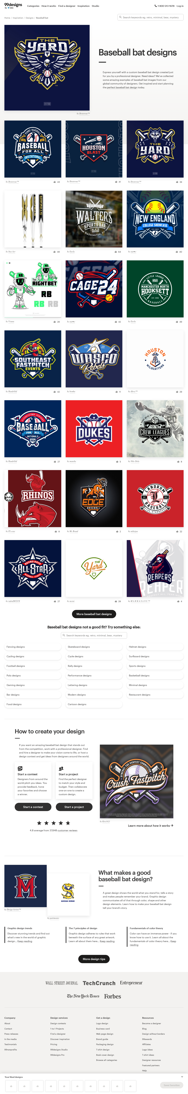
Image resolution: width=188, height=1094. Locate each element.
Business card (103, 1028)
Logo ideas (147, 1049)
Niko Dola (135, 461)
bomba (72, 391)
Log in (180, 5)
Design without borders (153, 1034)
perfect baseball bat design (122, 87)
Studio (95, 5)
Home (7, 18)
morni (72, 601)
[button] (182, 1077)
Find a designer (66, 5)
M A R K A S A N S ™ (140, 601)
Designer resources (151, 1060)
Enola (72, 251)
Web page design (104, 1034)
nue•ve (133, 251)
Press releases (11, 1034)
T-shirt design (102, 1049)
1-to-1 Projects (57, 1028)
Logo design (102, 1023)
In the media (10, 1039)
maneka (73, 461)
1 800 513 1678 (166, 5)
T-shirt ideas (148, 1055)
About (7, 1023)
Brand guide (102, 1039)
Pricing (53, 1044)
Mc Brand (74, 531)
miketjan (134, 531)
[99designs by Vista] (13, 6)
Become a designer (151, 1023)
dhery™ (134, 391)
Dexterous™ (84, 113)
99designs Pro (57, 1055)
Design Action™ (14, 909)
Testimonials (10, 1044)
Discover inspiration (60, 1039)
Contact (8, 1028)
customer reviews (67, 830)
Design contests (58, 1023)
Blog (144, 1028)
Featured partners (151, 1065)
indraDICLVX (14, 601)
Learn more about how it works (149, 825)
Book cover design (105, 1055)
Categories (33, 5)
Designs (30, 18)
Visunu (11, 321)
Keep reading (24, 941)
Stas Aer (11, 251)
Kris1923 (106, 821)
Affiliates (146, 1044)
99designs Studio (59, 1049)
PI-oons (11, 531)
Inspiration (84, 5)
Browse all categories (106, 1060)
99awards (147, 1039)
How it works (49, 5)
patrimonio (54, 918)
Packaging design (105, 1044)
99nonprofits (10, 1049)
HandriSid (12, 391)
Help (144, 1070)
